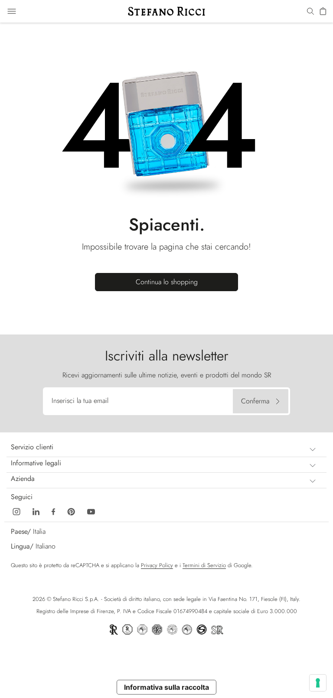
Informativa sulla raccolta (166, 687)
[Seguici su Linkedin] (36, 511)
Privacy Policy (157, 565)
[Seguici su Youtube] (91, 511)
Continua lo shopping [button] (167, 282)
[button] (310, 11)
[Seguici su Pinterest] (71, 511)
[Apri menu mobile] (12, 11)
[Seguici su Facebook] (53, 511)
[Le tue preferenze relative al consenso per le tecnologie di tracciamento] (318, 683)
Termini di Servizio (204, 565)
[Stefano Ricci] (166, 11)
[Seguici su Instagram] (16, 511)
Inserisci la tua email (80, 401)
